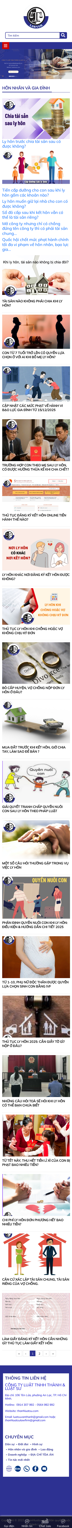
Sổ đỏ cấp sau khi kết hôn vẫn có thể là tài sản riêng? (32, 215)
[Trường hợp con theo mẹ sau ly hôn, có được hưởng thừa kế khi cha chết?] (36, 440)
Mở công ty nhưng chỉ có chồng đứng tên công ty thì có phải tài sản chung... (35, 228)
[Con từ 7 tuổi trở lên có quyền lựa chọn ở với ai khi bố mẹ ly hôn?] (36, 331)
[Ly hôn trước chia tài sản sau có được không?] (36, 118)
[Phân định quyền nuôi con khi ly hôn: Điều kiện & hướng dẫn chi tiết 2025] (36, 897)
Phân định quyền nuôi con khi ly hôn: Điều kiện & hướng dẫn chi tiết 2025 (35, 925)
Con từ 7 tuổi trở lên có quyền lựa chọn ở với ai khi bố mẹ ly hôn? (33, 355)
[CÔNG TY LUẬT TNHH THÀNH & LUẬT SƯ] (36, 16)
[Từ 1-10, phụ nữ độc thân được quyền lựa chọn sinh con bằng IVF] (36, 957)
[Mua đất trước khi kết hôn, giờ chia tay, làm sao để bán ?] (36, 722)
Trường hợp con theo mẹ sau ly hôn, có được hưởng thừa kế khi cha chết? (35, 467)
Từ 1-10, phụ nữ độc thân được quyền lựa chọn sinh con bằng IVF (35, 984)
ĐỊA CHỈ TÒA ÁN (42, 1454)
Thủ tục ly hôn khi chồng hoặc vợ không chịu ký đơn (32, 631)
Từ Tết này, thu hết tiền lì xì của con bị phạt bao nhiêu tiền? (36, 1162)
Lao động (47, 1449)
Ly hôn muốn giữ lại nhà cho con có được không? (35, 204)
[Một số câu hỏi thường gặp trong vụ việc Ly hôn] (36, 839)
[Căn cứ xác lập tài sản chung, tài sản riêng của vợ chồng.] (36, 1254)
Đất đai (23, 1444)
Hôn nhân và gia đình (22, 1449)
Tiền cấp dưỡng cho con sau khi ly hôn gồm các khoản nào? (33, 192)
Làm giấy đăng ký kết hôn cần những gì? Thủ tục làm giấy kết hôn (35, 1341)
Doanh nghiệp (17, 1454)
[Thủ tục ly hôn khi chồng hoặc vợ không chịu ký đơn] (36, 606)
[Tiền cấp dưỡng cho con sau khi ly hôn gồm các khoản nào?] (36, 168)
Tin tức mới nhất (19, 1460)
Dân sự (9, 1444)
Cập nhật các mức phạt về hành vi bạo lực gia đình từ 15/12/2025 (32, 408)
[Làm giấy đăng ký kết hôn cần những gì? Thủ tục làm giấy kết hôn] (36, 1313)
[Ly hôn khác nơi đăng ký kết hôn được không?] (36, 549)
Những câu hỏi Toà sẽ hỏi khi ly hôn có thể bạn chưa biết (33, 1103)
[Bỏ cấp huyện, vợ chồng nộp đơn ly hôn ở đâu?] (36, 663)
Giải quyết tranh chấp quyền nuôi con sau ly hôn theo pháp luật (32, 809)
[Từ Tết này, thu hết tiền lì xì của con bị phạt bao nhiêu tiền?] (36, 1135)
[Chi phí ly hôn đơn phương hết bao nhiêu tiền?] (36, 1194)
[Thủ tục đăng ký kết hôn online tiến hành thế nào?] (36, 494)
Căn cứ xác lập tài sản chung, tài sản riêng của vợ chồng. (35, 1281)
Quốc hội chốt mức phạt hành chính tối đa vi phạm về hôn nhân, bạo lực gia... (35, 244)
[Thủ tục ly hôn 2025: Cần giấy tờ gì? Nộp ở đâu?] (36, 1016)
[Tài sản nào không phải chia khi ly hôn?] (36, 276)
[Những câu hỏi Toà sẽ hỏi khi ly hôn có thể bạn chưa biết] (36, 1075)
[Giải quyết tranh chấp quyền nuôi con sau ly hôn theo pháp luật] (36, 781)
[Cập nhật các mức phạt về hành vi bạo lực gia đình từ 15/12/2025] (36, 383)
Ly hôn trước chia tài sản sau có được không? (31, 144)
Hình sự (37, 1444)
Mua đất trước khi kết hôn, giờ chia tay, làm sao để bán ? (34, 749)
